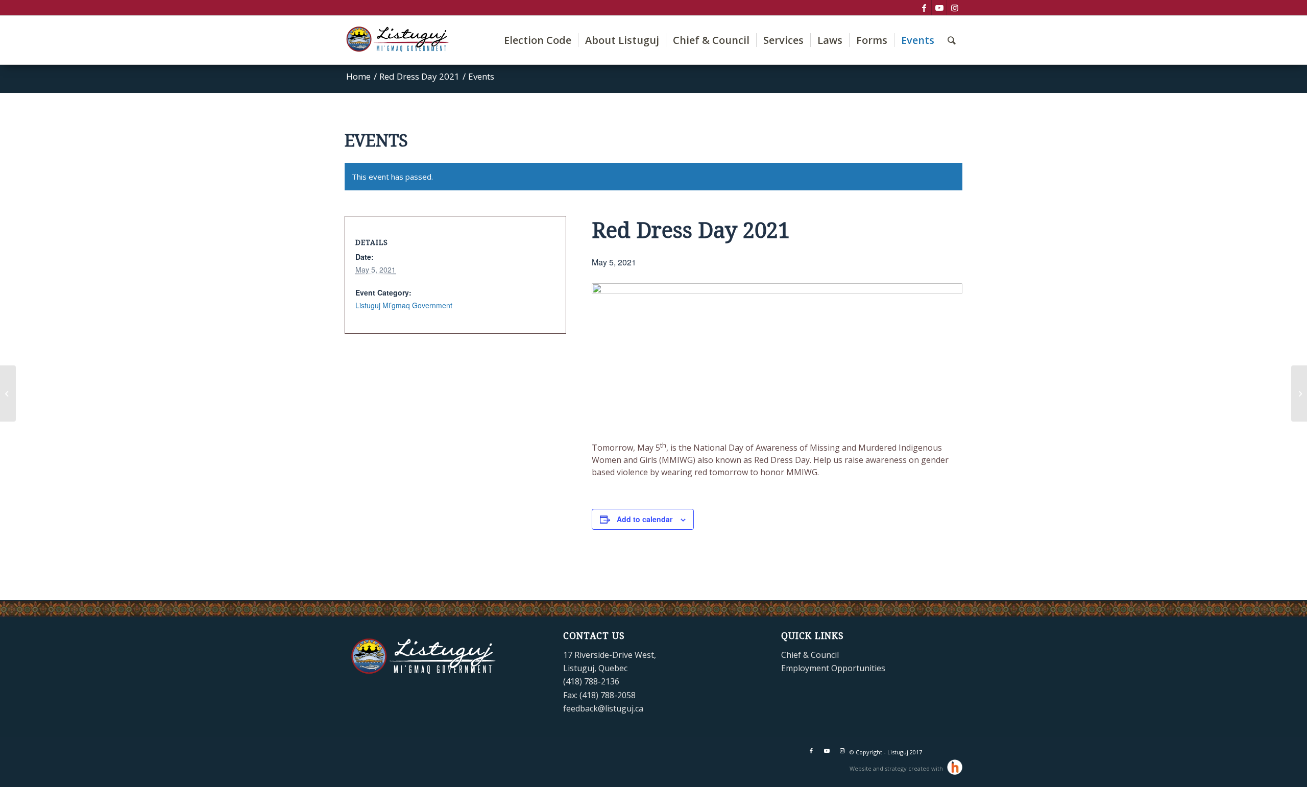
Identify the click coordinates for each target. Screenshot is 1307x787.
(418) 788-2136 (591, 681)
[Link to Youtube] (939, 7)
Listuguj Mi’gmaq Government (403, 305)
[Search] (951, 40)
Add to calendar (644, 519)
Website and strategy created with (897, 768)
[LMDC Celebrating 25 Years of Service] (1299, 393)
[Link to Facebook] (923, 7)
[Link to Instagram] (954, 7)
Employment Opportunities (833, 668)
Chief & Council (810, 654)
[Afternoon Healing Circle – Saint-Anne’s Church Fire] (8, 393)
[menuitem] (537, 40)
